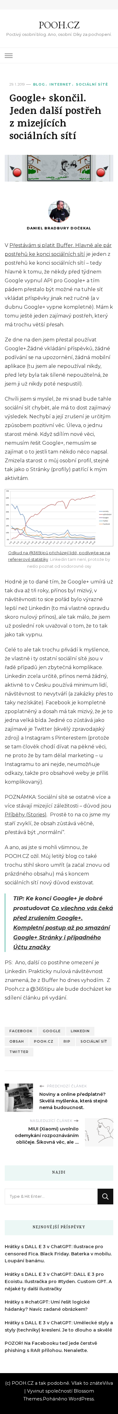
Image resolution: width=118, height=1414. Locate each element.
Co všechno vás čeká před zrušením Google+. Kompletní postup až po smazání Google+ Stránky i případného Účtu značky (63, 927)
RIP (67, 1041)
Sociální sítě (92, 84)
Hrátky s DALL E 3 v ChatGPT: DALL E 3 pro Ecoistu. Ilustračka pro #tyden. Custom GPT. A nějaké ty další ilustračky (58, 1281)
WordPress (81, 1399)
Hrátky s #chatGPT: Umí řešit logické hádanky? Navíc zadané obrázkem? (47, 1305)
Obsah (16, 1041)
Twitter (19, 1052)
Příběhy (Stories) (26, 815)
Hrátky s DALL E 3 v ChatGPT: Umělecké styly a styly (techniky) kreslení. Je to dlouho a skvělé (59, 1326)
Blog (39, 84)
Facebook (21, 1031)
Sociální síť (94, 1041)
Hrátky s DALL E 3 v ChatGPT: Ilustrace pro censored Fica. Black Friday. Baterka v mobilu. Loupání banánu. (58, 1254)
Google (52, 1031)
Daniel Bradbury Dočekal (59, 228)
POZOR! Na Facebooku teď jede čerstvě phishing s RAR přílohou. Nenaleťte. (51, 1346)
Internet (60, 84)
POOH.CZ (59, 25)
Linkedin (80, 1031)
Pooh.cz (43, 1041)
